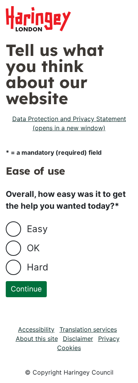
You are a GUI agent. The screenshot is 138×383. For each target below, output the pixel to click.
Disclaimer (78, 338)
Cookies (69, 348)
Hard (37, 267)
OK (33, 248)
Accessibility (36, 329)
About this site (37, 338)
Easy (37, 228)
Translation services (88, 329)
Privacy (109, 338)
